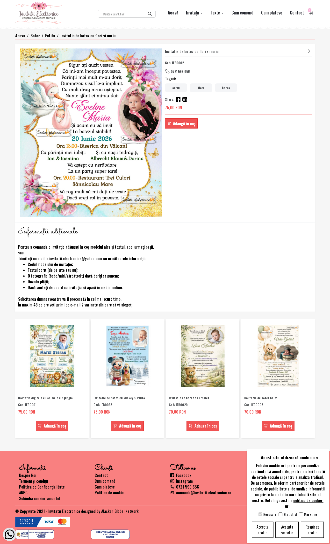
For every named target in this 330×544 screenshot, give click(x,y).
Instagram (184, 481)
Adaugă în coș (184, 123)
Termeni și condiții (33, 481)
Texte (216, 12)
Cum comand (242, 12)
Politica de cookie (109, 493)
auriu (176, 87)
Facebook (183, 475)
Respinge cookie (312, 530)
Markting (310, 514)
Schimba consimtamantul (39, 498)
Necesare (270, 514)
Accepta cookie (262, 530)
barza (226, 87)
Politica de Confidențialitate (42, 487)
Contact (297, 12)
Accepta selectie (287, 530)
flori (201, 87)
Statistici (290, 514)
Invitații (193, 12)
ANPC (23, 493)
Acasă (173, 12)
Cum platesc (271, 12)
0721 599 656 (180, 71)
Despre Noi (27, 475)
